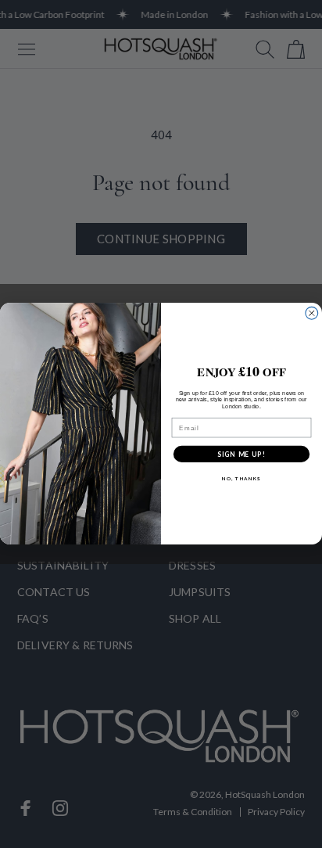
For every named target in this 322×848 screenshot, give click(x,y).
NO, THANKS (241, 479)
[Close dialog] (312, 313)
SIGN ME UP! (241, 454)
